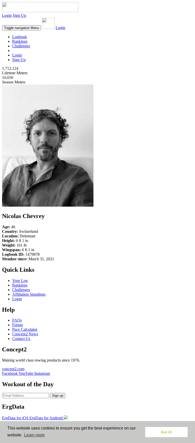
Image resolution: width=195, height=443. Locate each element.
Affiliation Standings (28, 294)
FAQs (17, 320)
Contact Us (21, 338)
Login (7, 15)
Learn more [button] (34, 435)
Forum (17, 325)
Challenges (21, 46)
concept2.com (13, 369)
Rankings (19, 41)
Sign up (57, 395)
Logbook (19, 37)
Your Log (20, 280)
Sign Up (19, 15)
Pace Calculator (24, 329)
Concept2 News (25, 334)
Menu (21, 28)
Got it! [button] (166, 432)
